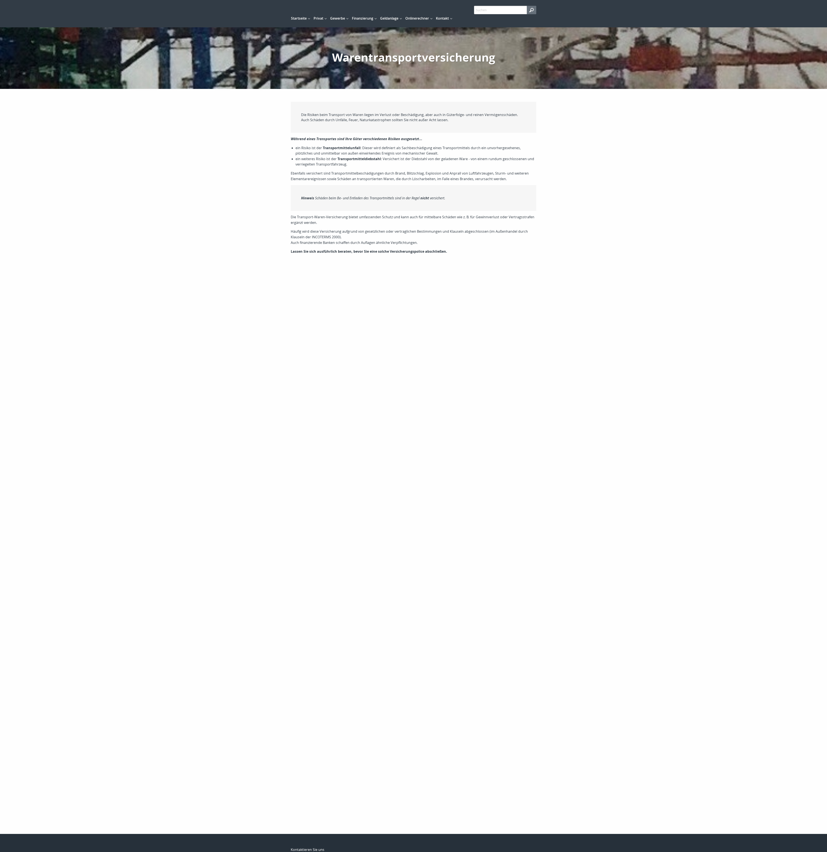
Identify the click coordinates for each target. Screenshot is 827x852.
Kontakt (442, 18)
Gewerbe (337, 18)
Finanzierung (362, 18)
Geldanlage (389, 18)
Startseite (299, 18)
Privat (318, 18)
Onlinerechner (417, 18)
